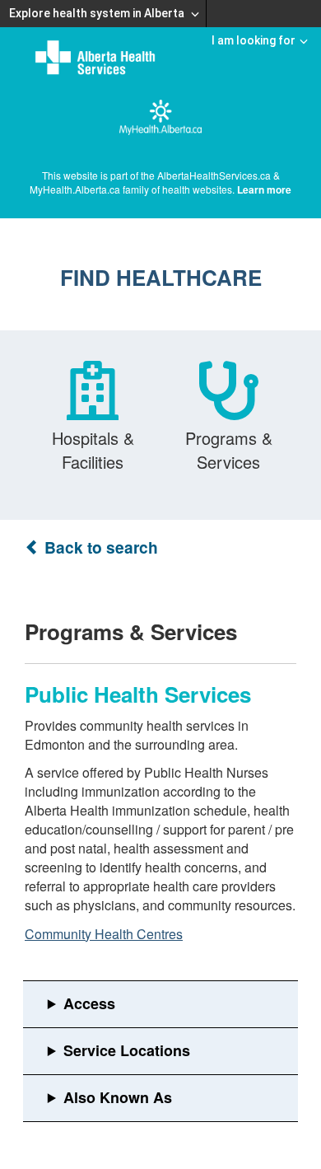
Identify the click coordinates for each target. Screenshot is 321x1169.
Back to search (99, 547)
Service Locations (126, 1050)
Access (89, 1003)
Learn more (264, 189)
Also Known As (117, 1097)
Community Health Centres (104, 933)
